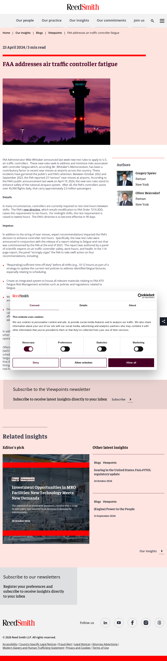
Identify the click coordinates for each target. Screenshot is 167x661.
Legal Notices (82, 644)
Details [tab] (84, 305)
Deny (36, 362)
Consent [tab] (34, 305)
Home (6, 33)
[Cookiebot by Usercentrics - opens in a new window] (140, 295)
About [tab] (132, 305)
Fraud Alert (65, 644)
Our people (25, 20)
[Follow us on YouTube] (119, 622)
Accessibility (10, 644)
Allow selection (83, 362)
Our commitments (111, 20)
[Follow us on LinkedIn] (105, 622)
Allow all (131, 362)
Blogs (39, 33)
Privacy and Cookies (78, 648)
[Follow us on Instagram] (146, 622)
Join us (139, 20)
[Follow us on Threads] (159, 622)
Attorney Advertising (105, 644)
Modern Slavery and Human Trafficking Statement (33, 648)
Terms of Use (100, 648)
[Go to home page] (83, 7)
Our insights (79, 20)
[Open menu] (162, 21)
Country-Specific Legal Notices (37, 644)
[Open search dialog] (152, 21)
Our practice (52, 20)
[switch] (65, 349)
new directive (31, 209)
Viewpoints (55, 33)
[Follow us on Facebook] (132, 622)
